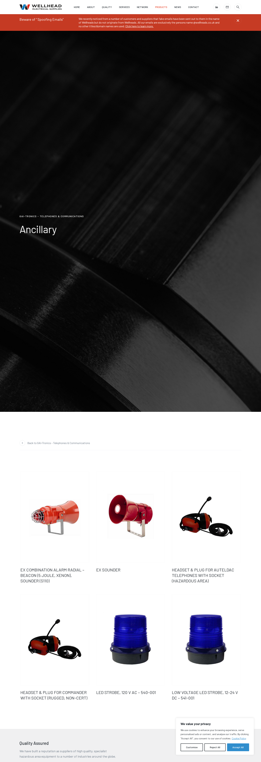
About (91, 7)
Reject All (215, 747)
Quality (107, 7)
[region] (215, 736)
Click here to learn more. (139, 26)
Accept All (238, 747)
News (177, 7)
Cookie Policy (239, 738)
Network (142, 7)
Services (124, 7)
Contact (193, 7)
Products (161, 7)
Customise (192, 747)
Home (77, 7)
